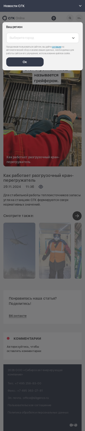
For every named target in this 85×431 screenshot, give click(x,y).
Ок (25, 62)
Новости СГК (14, 6)
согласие (56, 46)
